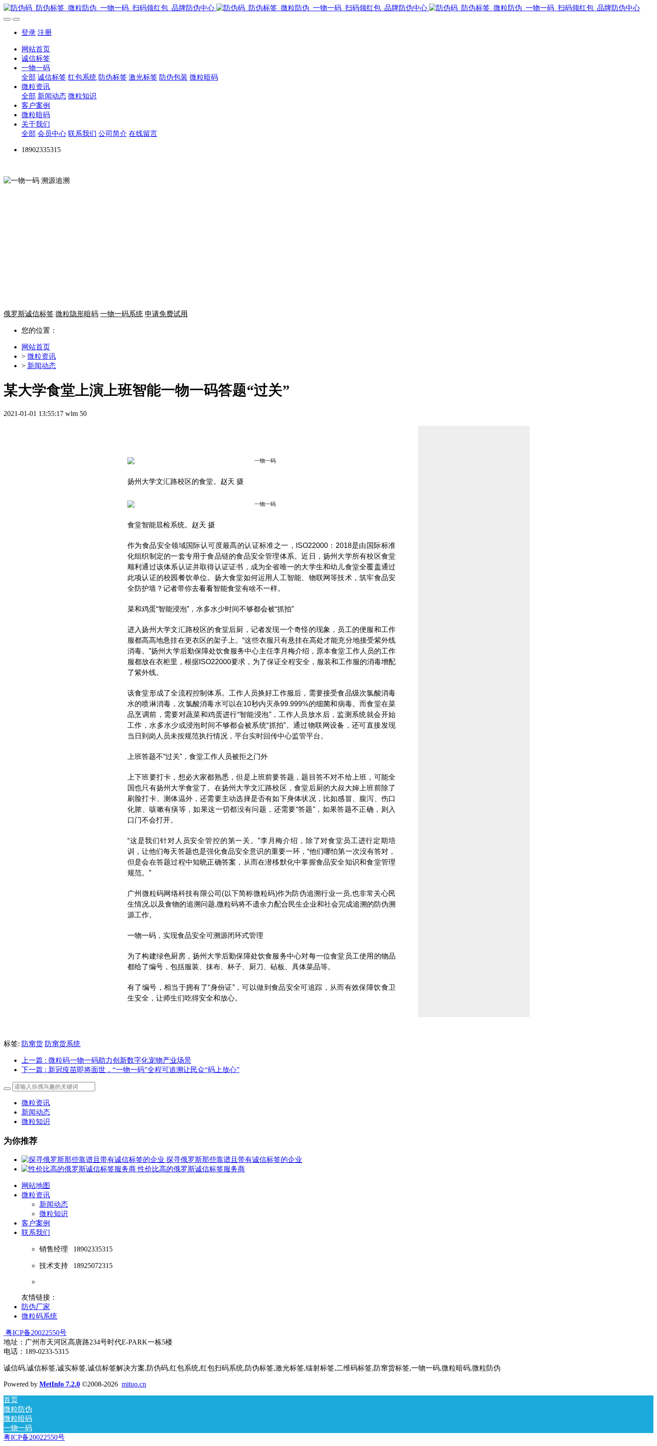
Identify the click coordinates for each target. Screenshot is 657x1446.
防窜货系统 (62, 1043)
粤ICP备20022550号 (35, 1332)
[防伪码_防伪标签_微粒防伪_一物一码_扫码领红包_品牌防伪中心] (328, 8)
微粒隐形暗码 (76, 314)
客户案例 (35, 1223)
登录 (28, 32)
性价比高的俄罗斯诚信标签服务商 (191, 1169)
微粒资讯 (41, 356)
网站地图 (35, 1185)
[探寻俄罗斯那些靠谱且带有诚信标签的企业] (93, 1159)
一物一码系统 (121, 314)
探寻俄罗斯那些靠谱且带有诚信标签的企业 (234, 1159)
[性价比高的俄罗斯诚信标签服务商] (79, 1169)
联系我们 (35, 1232)
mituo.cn (134, 1384)
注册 (45, 32)
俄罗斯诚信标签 (29, 314)
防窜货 (32, 1043)
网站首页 (35, 49)
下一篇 (130, 1069)
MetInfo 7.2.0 (59, 1384)
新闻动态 (41, 365)
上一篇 (106, 1060)
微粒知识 (35, 1121)
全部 (28, 77)
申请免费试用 (166, 314)
